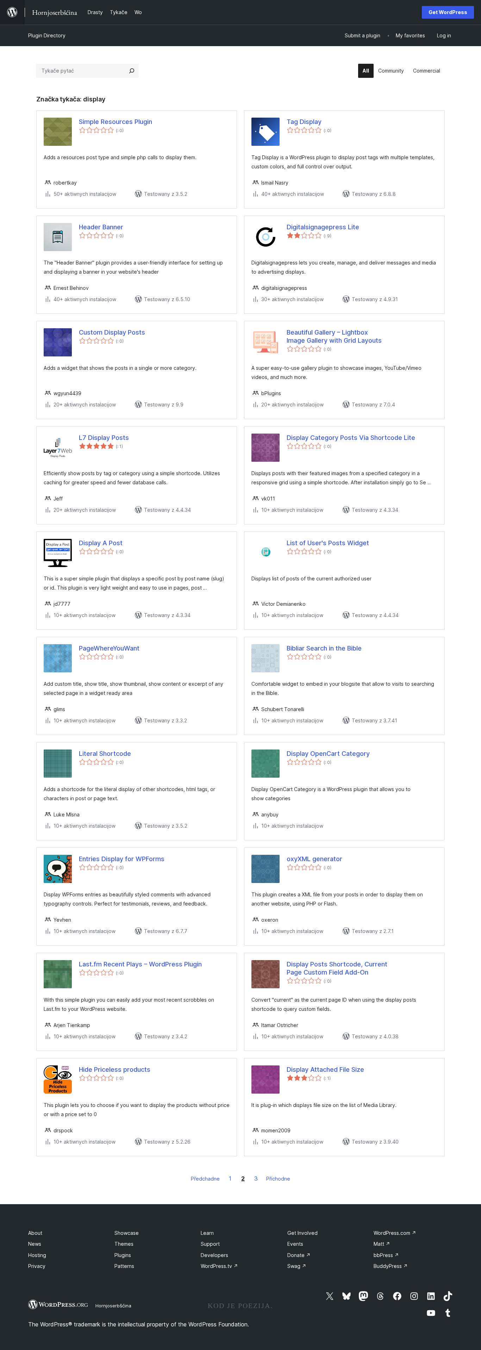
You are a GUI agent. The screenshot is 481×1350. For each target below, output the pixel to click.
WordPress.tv (219, 1266)
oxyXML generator (314, 859)
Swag (296, 1266)
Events (295, 1244)
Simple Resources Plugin (115, 121)
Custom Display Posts (112, 332)
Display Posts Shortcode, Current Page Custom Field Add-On (337, 968)
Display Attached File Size (325, 1069)
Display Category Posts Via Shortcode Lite (351, 437)
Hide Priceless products (114, 1069)
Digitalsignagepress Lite (323, 227)
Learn (207, 1233)
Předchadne (205, 1179)
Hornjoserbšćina (113, 1305)
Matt (382, 1244)
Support (210, 1244)
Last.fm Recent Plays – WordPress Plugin (140, 964)
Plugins (122, 1255)
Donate (299, 1255)
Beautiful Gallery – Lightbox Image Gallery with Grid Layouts (334, 336)
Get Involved (302, 1233)
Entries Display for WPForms (121, 859)
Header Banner (101, 227)
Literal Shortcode (105, 753)
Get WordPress (448, 12)
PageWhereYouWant (109, 648)
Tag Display (304, 121)
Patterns (124, 1266)
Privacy (36, 1266)
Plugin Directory (46, 35)
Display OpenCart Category (328, 753)
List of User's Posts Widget (328, 543)
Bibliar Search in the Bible (324, 648)
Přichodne (278, 1179)
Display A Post (101, 543)
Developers (214, 1255)
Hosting (37, 1255)
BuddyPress (391, 1266)
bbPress (386, 1255)
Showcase (126, 1233)
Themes (123, 1244)
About (35, 1233)
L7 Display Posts (104, 437)
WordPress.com (395, 1233)
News (34, 1244)
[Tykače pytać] (132, 71)
